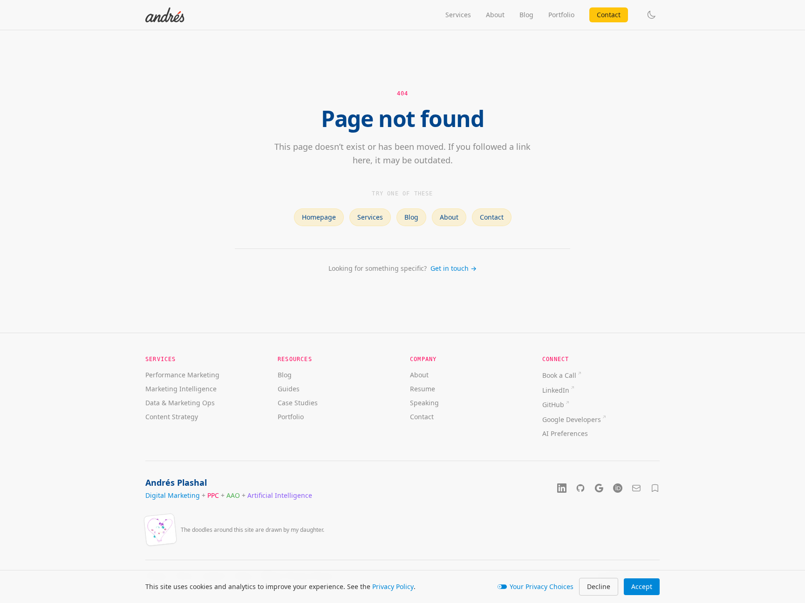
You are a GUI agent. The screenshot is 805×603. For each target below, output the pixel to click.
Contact (609, 14)
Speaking (424, 402)
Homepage (319, 217)
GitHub (553, 404)
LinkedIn (555, 390)
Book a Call (559, 375)
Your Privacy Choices (541, 586)
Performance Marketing (182, 374)
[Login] (655, 488)
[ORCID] (617, 488)
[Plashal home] (164, 14)
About (495, 14)
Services (458, 14)
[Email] (636, 488)
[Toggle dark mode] (651, 15)
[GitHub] (580, 488)
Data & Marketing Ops (180, 402)
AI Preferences (565, 433)
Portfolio (561, 14)
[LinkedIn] (561, 488)
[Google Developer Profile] (599, 488)
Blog (526, 14)
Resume (422, 388)
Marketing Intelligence (181, 388)
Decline (598, 586)
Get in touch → (453, 268)
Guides (289, 388)
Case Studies (298, 402)
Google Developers (571, 419)
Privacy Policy (393, 586)
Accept (641, 586)
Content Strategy (171, 416)
